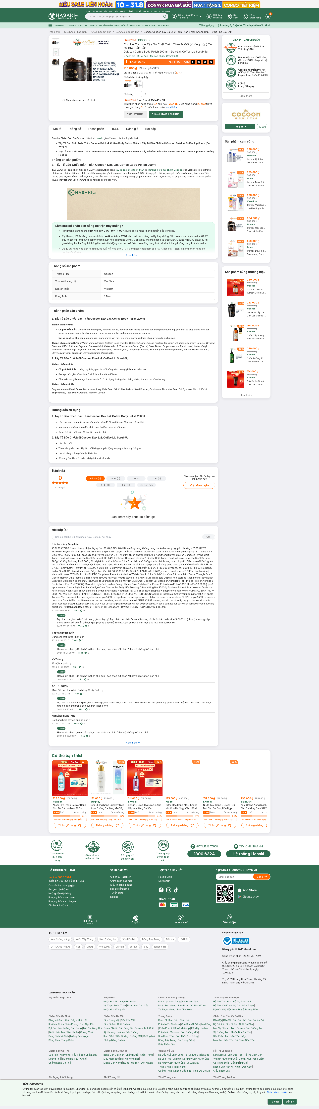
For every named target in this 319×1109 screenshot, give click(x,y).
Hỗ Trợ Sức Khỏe (222, 1005)
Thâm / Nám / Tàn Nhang (172, 1066)
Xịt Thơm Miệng (166, 1009)
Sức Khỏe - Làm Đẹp (75, 31)
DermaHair (163, 25)
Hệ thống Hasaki (248, 853)
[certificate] (246, 941)
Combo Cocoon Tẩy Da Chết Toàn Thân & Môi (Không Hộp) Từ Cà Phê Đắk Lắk (188, 31)
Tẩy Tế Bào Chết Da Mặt (117, 1024)
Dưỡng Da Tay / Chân (74, 1058)
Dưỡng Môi (149, 1036)
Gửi (208, 536)
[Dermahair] (135, 919)
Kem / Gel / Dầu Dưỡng (116, 1036)
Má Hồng (206, 1024)
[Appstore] (248, 890)
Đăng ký (262, 876)
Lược (243, 1036)
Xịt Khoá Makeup (180, 1028)
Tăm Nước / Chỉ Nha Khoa (192, 1005)
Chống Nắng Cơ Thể (60, 1062)
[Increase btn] (153, 94)
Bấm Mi (235, 1062)
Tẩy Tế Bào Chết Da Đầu (239, 1024)
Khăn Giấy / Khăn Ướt (76, 1020)
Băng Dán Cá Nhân (114, 1054)
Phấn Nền (185, 1020)
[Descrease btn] (137, 94)
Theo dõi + (240, 126)
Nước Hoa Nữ (111, 1001)
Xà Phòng (65, 1054)
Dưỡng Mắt (136, 1036)
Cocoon (144, 40)
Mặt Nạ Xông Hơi (92, 1028)
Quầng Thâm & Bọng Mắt (172, 1070)
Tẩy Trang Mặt (112, 1020)
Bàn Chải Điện (184, 1009)
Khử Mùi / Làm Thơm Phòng (63, 1024)
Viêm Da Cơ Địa (201, 1070)
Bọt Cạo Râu (55, 1028)
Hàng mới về (121, 25)
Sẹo (189, 1070)
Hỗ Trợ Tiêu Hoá (222, 1001)
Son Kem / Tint (166, 1036)
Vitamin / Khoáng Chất (225, 1058)
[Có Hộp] (138, 84)
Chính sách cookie (277, 1092)
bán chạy (135, 25)
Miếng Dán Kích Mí (223, 1066)
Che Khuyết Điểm (190, 1024)
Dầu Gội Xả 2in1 (256, 1020)
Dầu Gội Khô (239, 1020)
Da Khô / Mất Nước (199, 1054)
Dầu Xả (227, 1020)
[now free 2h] (130, 40)
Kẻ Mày (195, 1028)
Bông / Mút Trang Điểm (61, 1040)
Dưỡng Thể (55, 1058)
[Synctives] (181, 919)
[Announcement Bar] (159, 4)
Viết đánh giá (199, 485)
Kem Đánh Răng (190, 1001)
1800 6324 (204, 853)
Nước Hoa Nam (128, 1001)
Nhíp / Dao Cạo (243, 1066)
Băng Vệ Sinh (56, 1020)
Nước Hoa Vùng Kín (114, 1009)
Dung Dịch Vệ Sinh (59, 1036)
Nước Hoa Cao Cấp (138, 1005)
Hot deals (91, 25)
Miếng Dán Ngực (79, 1036)
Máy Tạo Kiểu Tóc (223, 1040)
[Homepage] (63, 16)
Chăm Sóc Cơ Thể (101, 31)
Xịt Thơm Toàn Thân (115, 1005)
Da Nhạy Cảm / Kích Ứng (195, 1058)
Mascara (174, 1032)
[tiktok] (176, 889)
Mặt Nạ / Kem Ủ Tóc (224, 1028)
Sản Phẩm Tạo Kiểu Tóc (226, 1036)
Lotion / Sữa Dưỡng (127, 1032)
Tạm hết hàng (135, 114)
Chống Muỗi (86, 1032)
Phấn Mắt (163, 1032)
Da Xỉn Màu (193, 1062)
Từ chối (274, 1101)
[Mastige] (229, 919)
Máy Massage (111, 1058)
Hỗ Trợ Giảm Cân (253, 1054)
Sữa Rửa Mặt (128, 1020)
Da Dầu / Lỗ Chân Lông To (172, 1054)
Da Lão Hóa (164, 1058)
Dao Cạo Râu (87, 1024)
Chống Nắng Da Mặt (114, 1040)
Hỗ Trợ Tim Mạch (242, 1001)
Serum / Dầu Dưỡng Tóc (250, 1028)
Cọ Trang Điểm (186, 1040)
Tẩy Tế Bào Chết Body (84, 1054)
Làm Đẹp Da (219, 1054)
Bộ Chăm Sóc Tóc (245, 1040)
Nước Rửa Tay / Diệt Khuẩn (64, 1032)
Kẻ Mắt (204, 1028)
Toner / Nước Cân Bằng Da (118, 1028)
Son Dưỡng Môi (189, 1032)
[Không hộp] (128, 84)
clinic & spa (148, 25)
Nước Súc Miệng (167, 1005)
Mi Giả (243, 1062)
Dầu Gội (217, 1020)
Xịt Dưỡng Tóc (221, 1032)
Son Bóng (192, 1036)
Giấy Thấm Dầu (166, 1044)
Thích (76, 610)
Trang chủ (54, 31)
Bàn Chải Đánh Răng (169, 1001)
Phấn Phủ (164, 1028)
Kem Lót (162, 1020)
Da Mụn (177, 1058)
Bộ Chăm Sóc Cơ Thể (127, 31)
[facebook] (161, 889)
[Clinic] (90, 919)
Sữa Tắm (53, 1054)
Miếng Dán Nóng (72, 1028)
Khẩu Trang (146, 1054)
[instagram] (168, 889)
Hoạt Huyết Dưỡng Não (245, 1009)
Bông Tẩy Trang (167, 1040)
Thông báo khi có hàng (165, 114)
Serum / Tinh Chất (144, 1028)
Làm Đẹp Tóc (235, 1054)
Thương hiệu (106, 25)
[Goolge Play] (248, 896)
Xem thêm (171, 107)
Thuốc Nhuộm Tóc (241, 1032)
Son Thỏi (181, 1036)
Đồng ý (290, 1101)
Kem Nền (173, 1020)
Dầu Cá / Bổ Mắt (222, 1009)
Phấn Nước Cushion (169, 1024)
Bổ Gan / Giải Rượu (243, 1005)
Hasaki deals (76, 25)
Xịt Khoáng (109, 1032)
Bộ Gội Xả (218, 1024)
